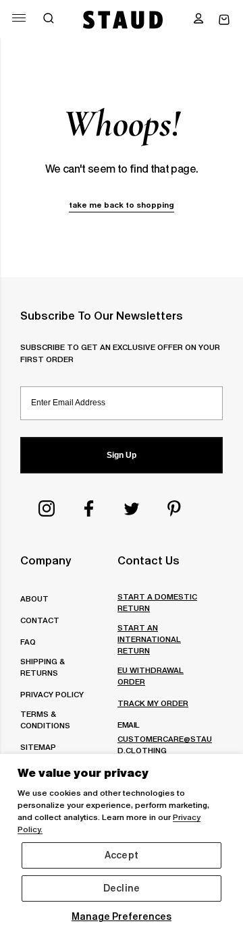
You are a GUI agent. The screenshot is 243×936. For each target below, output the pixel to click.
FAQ (28, 641)
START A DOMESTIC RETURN (157, 602)
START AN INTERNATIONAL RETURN (149, 639)
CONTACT (39, 620)
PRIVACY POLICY (52, 694)
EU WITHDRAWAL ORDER (150, 675)
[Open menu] (19, 18)
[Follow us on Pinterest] (174, 508)
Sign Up (121, 455)
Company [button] (45, 560)
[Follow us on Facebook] (89, 508)
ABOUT (34, 598)
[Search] (48, 19)
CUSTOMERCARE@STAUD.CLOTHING (164, 744)
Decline (121, 888)
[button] (198, 19)
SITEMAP (38, 747)
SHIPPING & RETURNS (42, 666)
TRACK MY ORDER (152, 703)
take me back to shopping (121, 204)
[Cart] (224, 20)
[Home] (123, 19)
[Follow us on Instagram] (46, 508)
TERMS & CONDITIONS (45, 719)
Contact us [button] (148, 560)
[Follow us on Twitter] (131, 508)
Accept (121, 855)
